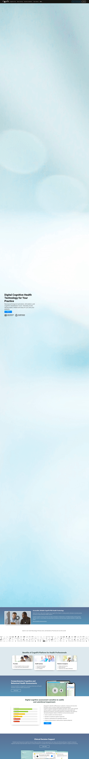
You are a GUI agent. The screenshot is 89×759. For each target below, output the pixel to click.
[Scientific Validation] (44, 642)
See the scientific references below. (40, 621)
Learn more (16, 690)
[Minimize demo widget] (53, 754)
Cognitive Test (13, 1)
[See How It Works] (17, 618)
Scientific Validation (28, 1)
